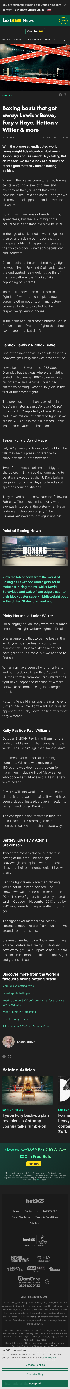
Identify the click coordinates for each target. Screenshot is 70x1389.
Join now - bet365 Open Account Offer (26, 1026)
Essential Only (35, 1374)
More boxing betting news (18, 985)
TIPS (48, 39)
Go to (30, 31)
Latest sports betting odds (18, 993)
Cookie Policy (48, 1357)
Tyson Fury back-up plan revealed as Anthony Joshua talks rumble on (25, 1120)
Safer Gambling (21, 1217)
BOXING (7, 95)
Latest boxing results (15, 1019)
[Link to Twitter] (66, 96)
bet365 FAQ (50, 1211)
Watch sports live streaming (19, 1011)
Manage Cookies (35, 1364)
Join (63, 20)
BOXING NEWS (12, 1110)
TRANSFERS (34, 39)
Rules (16, 1211)
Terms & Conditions (46, 1217)
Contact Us (31, 1211)
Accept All (35, 1383)
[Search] (63, 39)
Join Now (33, 1163)
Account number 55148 (46, 1346)
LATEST (18, 39)
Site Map (35, 1223)
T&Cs (39, 1180)
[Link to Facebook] (60, 96)
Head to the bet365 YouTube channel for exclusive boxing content (33, 1002)
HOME (6, 39)
